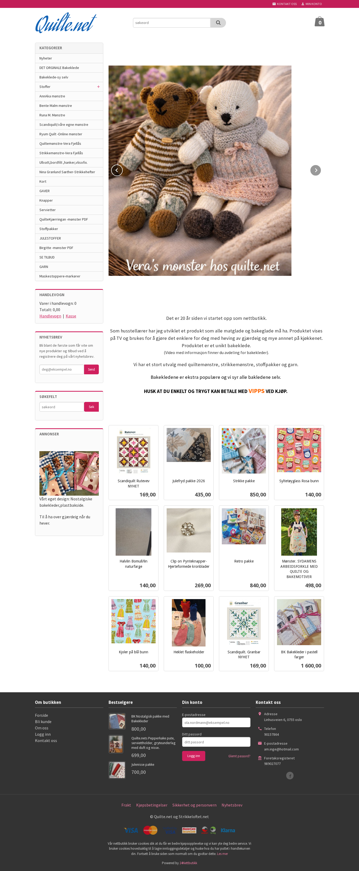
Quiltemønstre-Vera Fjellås (60, 143)
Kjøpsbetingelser (151, 805)
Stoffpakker (48, 228)
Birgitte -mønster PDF (56, 247)
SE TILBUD (47, 257)
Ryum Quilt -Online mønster (60, 134)
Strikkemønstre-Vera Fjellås (61, 153)
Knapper (46, 200)
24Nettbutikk (188, 863)
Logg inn (43, 734)
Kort (42, 181)
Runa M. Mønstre (52, 115)
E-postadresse (194, 714)
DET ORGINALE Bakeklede (59, 67)
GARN (43, 266)
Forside (41, 715)
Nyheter (45, 58)
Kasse (71, 315)
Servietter (47, 209)
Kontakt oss (46, 740)
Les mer (222, 854)
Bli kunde (43, 721)
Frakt (126, 805)
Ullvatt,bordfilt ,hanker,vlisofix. (63, 162)
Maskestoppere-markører (59, 276)
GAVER (44, 190)
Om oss (41, 727)
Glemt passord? (239, 756)
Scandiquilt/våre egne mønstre (63, 124)
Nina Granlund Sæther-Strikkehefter (67, 172)
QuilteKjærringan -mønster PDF (63, 219)
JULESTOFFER (50, 238)
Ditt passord (192, 734)
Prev (122, 169)
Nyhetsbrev (232, 805)
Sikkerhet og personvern (194, 805)
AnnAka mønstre (52, 96)
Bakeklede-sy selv (53, 77)
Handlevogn (50, 315)
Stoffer (44, 86)
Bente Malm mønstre (55, 105)
